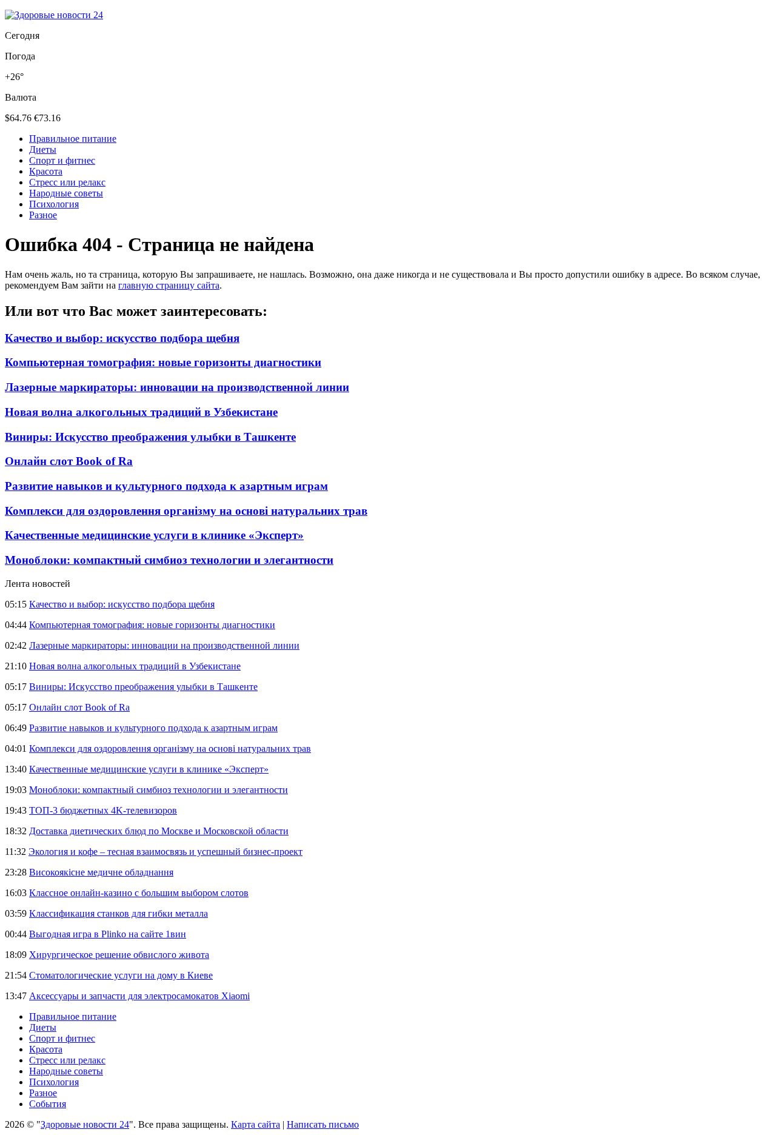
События (47, 1104)
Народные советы (66, 193)
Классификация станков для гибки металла (118, 913)
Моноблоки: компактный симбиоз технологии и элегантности (169, 560)
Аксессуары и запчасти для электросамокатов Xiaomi (139, 996)
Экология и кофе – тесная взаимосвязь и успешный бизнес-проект (165, 851)
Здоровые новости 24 (85, 1124)
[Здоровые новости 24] (54, 15)
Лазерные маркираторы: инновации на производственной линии (177, 387)
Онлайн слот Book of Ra (69, 461)
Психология (54, 204)
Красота (45, 171)
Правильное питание (72, 138)
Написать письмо (323, 1124)
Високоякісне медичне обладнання (101, 872)
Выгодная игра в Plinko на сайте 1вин (107, 934)
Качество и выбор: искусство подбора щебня (122, 338)
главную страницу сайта (168, 285)
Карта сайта (255, 1124)
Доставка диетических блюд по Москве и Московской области (159, 831)
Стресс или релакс (67, 182)
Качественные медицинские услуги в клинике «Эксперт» (154, 535)
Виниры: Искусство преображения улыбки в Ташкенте (150, 436)
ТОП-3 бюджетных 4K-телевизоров (103, 810)
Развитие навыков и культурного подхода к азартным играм (166, 486)
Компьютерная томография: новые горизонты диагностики (163, 362)
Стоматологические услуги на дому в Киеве (121, 975)
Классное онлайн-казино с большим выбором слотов (139, 893)
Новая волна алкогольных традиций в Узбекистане (141, 412)
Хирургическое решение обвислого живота (119, 954)
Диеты (42, 149)
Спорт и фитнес (62, 160)
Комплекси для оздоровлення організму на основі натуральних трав (186, 510)
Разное (43, 215)
